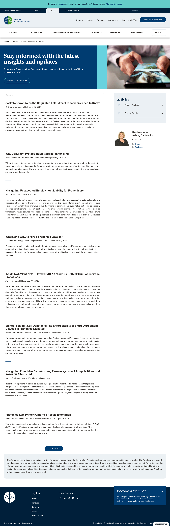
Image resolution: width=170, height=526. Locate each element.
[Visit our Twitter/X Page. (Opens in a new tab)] (70, 497)
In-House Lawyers (72, 11)
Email (137, 144)
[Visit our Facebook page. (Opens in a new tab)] (61, 497)
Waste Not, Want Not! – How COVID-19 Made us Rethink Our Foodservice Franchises (52, 275)
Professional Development (66, 32)
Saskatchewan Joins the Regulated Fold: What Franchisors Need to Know (52, 103)
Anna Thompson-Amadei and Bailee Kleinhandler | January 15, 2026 (35, 157)
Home (6, 41)
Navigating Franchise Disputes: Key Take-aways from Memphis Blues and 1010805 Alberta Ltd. (52, 373)
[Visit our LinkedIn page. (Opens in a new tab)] (65, 497)
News (90, 20)
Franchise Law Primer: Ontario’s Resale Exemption (38, 414)
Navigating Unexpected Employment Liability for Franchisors (44, 190)
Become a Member (153, 20)
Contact (100, 20)
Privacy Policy (97, 523)
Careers (112, 20)
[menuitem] (16, 33)
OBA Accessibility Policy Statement (135, 523)
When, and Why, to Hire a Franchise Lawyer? (34, 236)
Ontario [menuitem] (52, 11)
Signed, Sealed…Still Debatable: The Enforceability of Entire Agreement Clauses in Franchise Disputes (51, 327)
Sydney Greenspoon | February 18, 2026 (23, 107)
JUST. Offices (37, 515)
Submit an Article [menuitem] (17, 81)
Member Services (114, 4)
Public (158, 32)
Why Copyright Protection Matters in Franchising (37, 153)
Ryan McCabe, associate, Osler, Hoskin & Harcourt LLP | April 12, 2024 (37, 418)
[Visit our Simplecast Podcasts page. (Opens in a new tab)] (78, 497)
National (37, 11)
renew (61, 4)
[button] (164, 11)
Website (139, 147)
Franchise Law (29, 41)
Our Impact (14, 32)
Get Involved (36, 32)
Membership (137, 32)
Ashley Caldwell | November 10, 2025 (22, 281)
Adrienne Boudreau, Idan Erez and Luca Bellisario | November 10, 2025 (37, 332)
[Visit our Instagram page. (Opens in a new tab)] (74, 497)
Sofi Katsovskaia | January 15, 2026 (21, 194)
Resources (115, 32)
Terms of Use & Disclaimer (113, 523)
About (79, 20)
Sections (94, 32)
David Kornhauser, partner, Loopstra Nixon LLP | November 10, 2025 (36, 240)
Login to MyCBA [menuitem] (129, 20)
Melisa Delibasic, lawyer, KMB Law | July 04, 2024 (27, 378)
